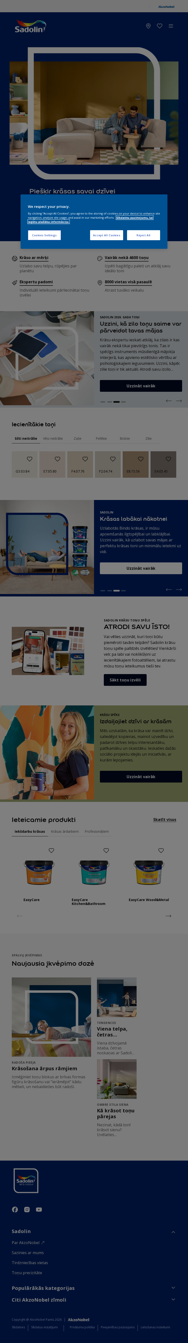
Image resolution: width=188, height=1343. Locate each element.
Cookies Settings (44, 235)
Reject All (144, 235)
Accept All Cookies (106, 235)
